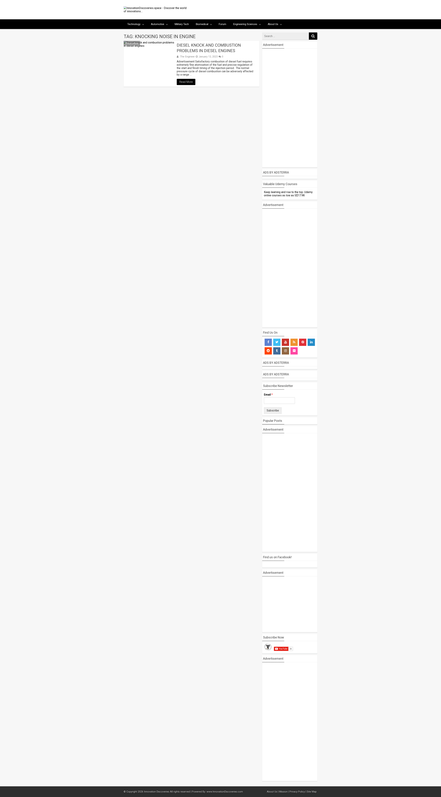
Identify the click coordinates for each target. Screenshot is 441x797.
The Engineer (187, 56)
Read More (186, 81)
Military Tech (182, 24)
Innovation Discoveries (157, 791)
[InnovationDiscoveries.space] (156, 11)
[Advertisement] (253, 9)
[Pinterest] (302, 342)
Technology (133, 24)
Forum (222, 24)
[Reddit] (268, 351)
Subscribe (273, 410)
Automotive (157, 24)
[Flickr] (294, 351)
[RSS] (294, 342)
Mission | (284, 791)
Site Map (312, 791)
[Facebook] (268, 342)
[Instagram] (285, 351)
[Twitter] (276, 342)
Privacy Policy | (297, 791)
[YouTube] (285, 342)
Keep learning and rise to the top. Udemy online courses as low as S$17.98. (288, 193)
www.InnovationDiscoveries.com (225, 791)
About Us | (272, 791)
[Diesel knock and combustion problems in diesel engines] (149, 62)
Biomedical (202, 24)
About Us (273, 24)
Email (268, 394)
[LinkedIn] (311, 342)
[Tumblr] (276, 351)
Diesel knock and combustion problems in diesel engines (209, 48)
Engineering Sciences (245, 24)
